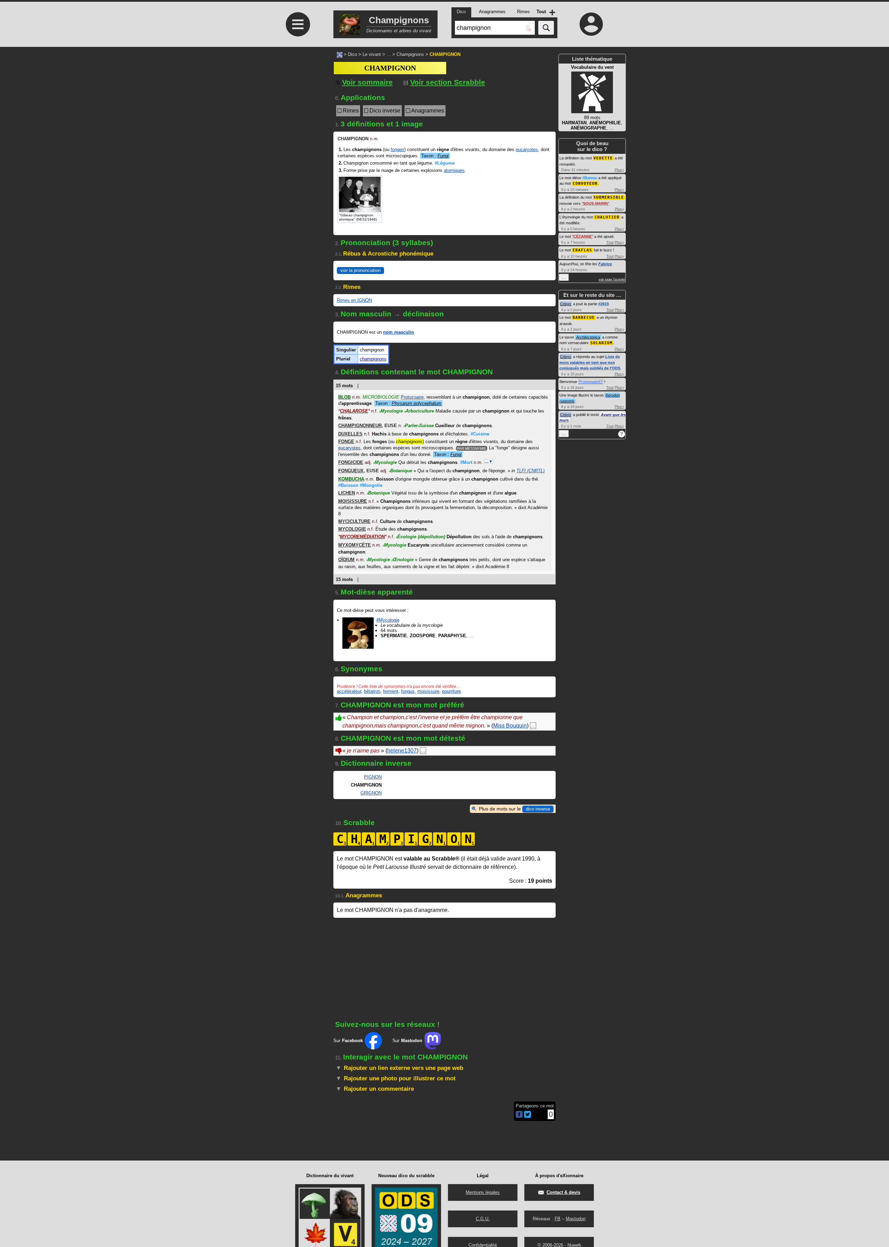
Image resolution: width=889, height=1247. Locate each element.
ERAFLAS (582, 250)
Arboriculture (419, 411)
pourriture (451, 691)
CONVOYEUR (585, 183)
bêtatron (372, 691)
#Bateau (589, 178)
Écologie (420, 536)
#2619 (603, 304)
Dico (352, 54)
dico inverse (538, 809)
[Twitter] (527, 1116)
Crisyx (565, 304)
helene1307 (402, 751)
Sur (348, 1040)
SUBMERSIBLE (608, 197)
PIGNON (373, 777)
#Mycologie (387, 620)
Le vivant (372, 54)
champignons (373, 358)
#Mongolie (371, 485)
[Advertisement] (297, 230)
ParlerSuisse (419, 425)
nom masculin (398, 332)
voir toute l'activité (612, 279)
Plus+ (619, 170)
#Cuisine (480, 434)
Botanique (400, 470)
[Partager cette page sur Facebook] (519, 1115)
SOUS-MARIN (595, 203)
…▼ (488, 461)
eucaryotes (527, 149)
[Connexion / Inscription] (591, 24)
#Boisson (348, 485)
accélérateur (349, 691)
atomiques (454, 170)
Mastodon (575, 1218)
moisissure (428, 691)
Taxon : (435, 155)
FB (557, 1218)
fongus (408, 691)
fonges (397, 149)
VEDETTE (603, 158)
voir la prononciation (360, 270)
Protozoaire (412, 397)
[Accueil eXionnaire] (339, 54)
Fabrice (605, 264)
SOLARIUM (601, 343)
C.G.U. (483, 1218)
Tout (610, 242)
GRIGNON (371, 793)
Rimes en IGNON (354, 300)
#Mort (466, 462)
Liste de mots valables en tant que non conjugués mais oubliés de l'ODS (589, 362)
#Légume (445, 163)
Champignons (410, 54)
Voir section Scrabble (447, 82)
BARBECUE (584, 317)
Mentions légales (483, 1192)
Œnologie (402, 559)
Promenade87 (591, 382)
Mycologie (391, 411)
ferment (390, 691)
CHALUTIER (607, 217)
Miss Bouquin (510, 726)
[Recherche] (546, 28)
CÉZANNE (582, 236)
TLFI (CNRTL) (530, 470)
